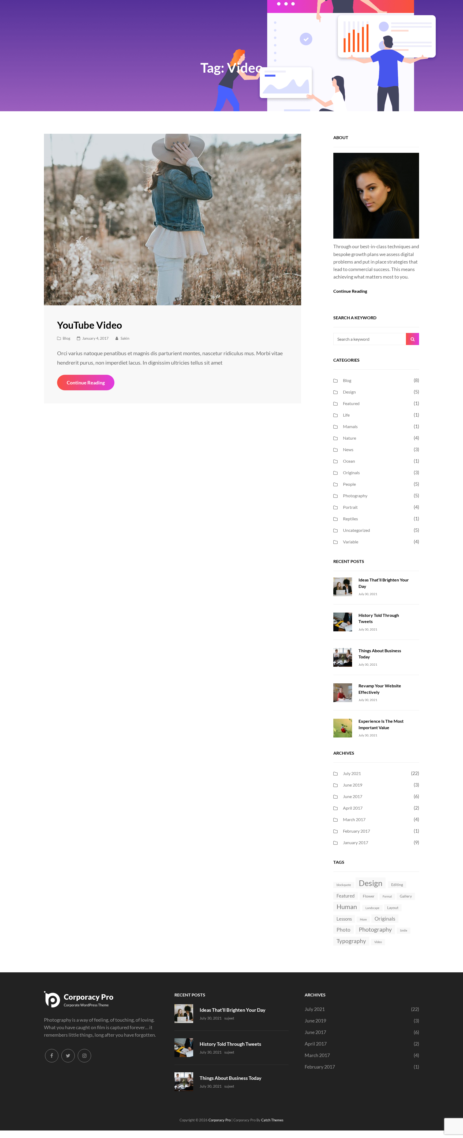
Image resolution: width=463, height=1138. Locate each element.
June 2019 (352, 784)
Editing (397, 884)
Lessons (344, 919)
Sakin (125, 338)
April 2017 (353, 807)
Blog (66, 338)
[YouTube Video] (172, 219)
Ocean (349, 461)
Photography (355, 495)
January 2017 (355, 842)
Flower (369, 896)
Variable (350, 541)
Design (349, 391)
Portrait (350, 507)
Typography (351, 940)
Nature (349, 437)
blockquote (344, 885)
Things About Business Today (231, 1078)
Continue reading (90, 384)
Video (378, 942)
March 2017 (354, 819)
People (349, 484)
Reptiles (350, 518)
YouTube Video (89, 325)
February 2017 (356, 830)
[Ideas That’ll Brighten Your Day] (342, 586)
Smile (403, 930)
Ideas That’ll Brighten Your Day (233, 1010)
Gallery (406, 896)
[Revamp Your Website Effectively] (342, 692)
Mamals (350, 426)
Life (346, 414)
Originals (351, 472)
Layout (392, 907)
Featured (351, 403)
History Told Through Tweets (230, 1044)
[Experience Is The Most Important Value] (342, 727)
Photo (343, 929)
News (348, 449)
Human (347, 906)
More (363, 919)
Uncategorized (356, 530)
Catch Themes (272, 1120)
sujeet (229, 1018)
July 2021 (352, 773)
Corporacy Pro (219, 1120)
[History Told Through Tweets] (342, 621)
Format (387, 896)
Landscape (372, 908)
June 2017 (352, 796)
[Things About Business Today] (342, 657)
